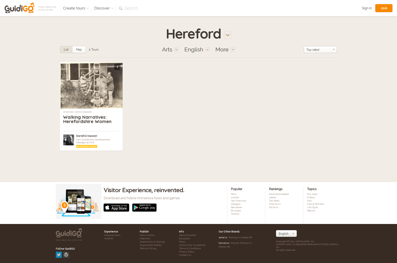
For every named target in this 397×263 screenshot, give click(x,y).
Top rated (274, 200)
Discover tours (112, 235)
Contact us (185, 255)
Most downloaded (279, 194)
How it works (147, 235)
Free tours (275, 204)
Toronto (235, 213)
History (311, 197)
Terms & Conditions (190, 248)
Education (184, 238)
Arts (309, 200)
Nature (311, 210)
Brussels (236, 210)
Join (383, 8)
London (235, 197)
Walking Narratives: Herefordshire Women (87, 119)
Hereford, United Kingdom (77, 112)
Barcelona (236, 207)
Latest (272, 197)
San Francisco (238, 200)
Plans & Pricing (148, 248)
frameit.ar (224, 243)
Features (145, 238)
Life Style (312, 207)
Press (182, 241)
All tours (273, 207)
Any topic (312, 194)
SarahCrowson (86, 136)
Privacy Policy (186, 251)
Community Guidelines (192, 245)
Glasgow (236, 204)
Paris (233, 194)
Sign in (367, 8)
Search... (132, 8)
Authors (108, 238)
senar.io (223, 237)
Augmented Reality (151, 245)
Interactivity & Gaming (152, 241)
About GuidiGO (187, 235)
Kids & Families (315, 204)
